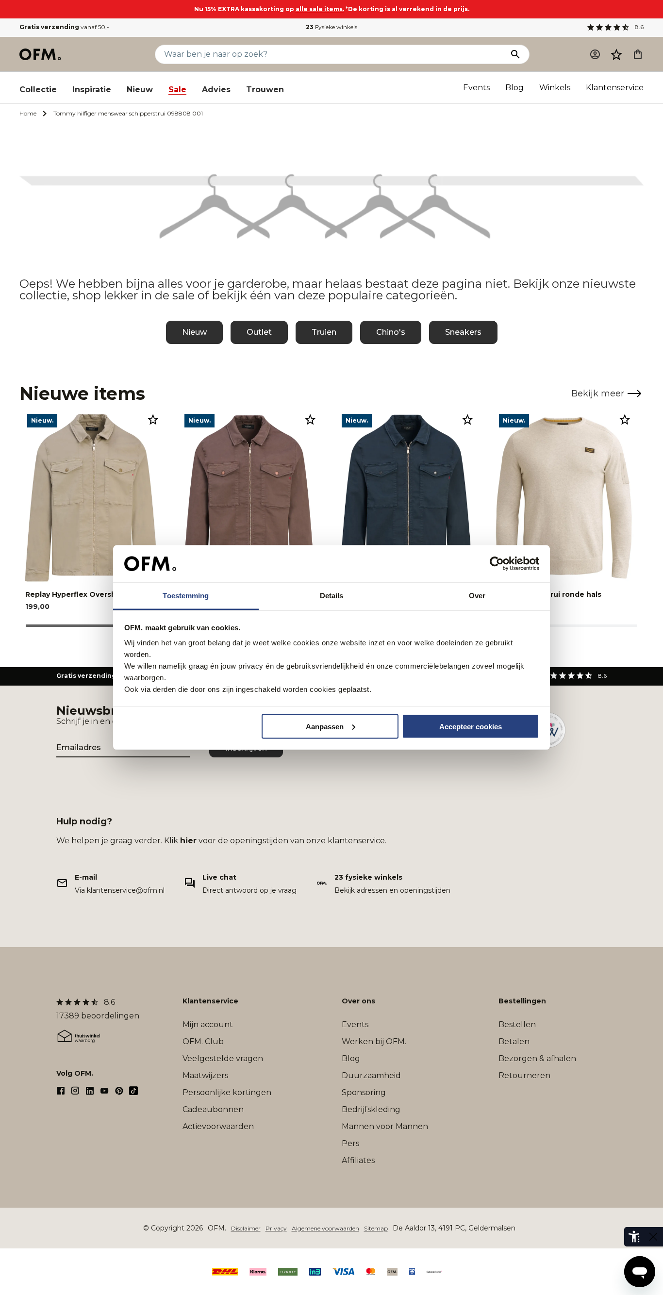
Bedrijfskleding (371, 1109)
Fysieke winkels (331, 27)
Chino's (390, 332)
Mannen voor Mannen (385, 1126)
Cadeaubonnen (213, 1109)
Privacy (276, 1228)
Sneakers (463, 332)
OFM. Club (203, 1041)
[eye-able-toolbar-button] (634, 1236)
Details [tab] (332, 595)
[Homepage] (40, 54)
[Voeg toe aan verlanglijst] (153, 419)
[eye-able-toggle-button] (653, 1236)
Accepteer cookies (470, 726)
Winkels (554, 87)
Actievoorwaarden (218, 1126)
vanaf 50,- (64, 27)
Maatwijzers (205, 1075)
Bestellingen (522, 1001)
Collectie (38, 89)
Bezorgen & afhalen (537, 1058)
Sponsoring (364, 1092)
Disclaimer (246, 1228)
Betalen (514, 1041)
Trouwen (265, 89)
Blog (514, 87)
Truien (324, 332)
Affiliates (358, 1160)
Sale (177, 89)
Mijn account (207, 1024)
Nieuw (140, 89)
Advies (216, 89)
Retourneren (524, 1075)
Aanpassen (325, 726)
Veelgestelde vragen (222, 1058)
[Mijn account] (595, 54)
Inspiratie (91, 89)
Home (27, 113)
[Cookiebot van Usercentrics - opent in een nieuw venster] (496, 564)
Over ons (358, 1001)
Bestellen (517, 1024)
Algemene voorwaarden (325, 1228)
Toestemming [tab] (186, 595)
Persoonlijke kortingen (226, 1092)
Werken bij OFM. (374, 1041)
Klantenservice (615, 87)
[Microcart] (638, 54)
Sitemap (376, 1228)
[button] (616, 54)
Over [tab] (477, 595)
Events (476, 87)
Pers (350, 1143)
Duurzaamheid (371, 1075)
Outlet (259, 332)
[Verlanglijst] (616, 54)
